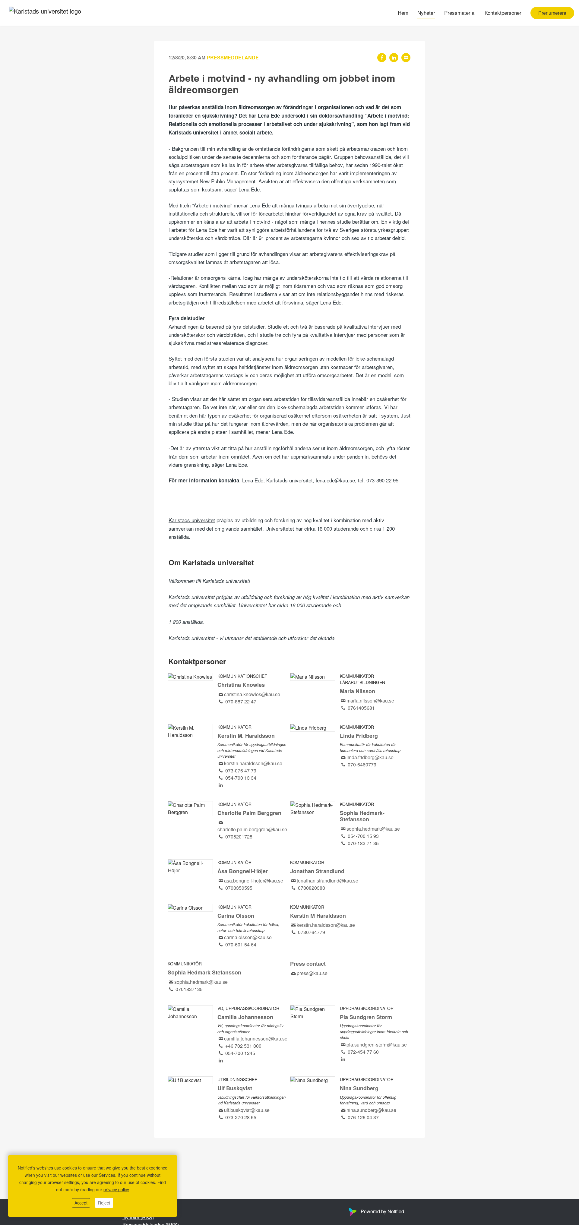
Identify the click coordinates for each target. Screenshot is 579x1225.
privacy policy (116, 1189)
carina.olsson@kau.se (248, 937)
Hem (403, 12)
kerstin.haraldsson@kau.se (253, 763)
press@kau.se (312, 973)
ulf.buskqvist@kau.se (247, 1110)
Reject (104, 1203)
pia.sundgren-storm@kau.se (376, 1044)
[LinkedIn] (393, 57)
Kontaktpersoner (503, 12)
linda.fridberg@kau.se (370, 757)
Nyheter (426, 12)
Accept (80, 1203)
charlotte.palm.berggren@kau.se (252, 829)
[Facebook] (381, 57)
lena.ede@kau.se (335, 480)
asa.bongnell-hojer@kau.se (253, 880)
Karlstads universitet (192, 520)
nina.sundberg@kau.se (371, 1110)
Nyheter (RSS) (138, 1217)
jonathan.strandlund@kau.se (327, 880)
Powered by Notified (382, 1211)
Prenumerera (552, 12)
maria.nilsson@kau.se (370, 700)
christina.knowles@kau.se (252, 694)
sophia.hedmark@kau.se (373, 828)
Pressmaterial (460, 12)
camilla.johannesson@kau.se (255, 1038)
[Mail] (405, 57)
